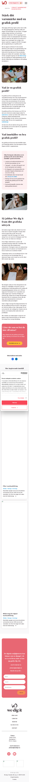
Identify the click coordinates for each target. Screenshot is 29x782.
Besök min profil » (15, 671)
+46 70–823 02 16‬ (15, 665)
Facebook (12, 358)
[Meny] (26, 3)
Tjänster (14, 718)
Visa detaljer (21, 398)
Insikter (7, 8)
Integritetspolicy (14, 777)
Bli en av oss (14, 725)
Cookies (14, 779)
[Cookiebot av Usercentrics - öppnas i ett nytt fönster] (20, 373)
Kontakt (14, 728)
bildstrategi (22, 55)
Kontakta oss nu (13, 343)
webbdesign (5, 122)
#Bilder (5, 488)
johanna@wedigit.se (16, 668)
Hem (3, 8)
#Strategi (14, 488)
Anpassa (13, 407)
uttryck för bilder (12, 176)
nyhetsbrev (5, 114)
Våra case (14, 715)
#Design (9, 488)
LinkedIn (16, 358)
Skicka (21, 692)
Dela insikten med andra (14, 355)
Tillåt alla (14, 402)
